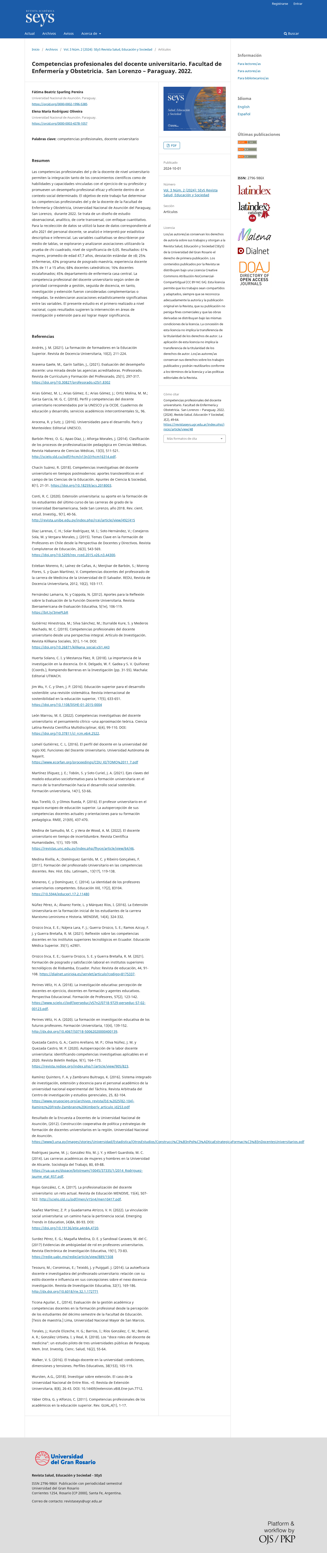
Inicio (35, 49)
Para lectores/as (249, 64)
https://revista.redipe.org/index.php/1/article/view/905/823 (80, 1066)
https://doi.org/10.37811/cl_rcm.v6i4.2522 (65, 733)
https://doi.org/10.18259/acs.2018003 (81, 485)
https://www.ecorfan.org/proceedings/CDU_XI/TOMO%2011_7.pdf (85, 762)
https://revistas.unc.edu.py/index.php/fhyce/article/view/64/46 (83, 848)
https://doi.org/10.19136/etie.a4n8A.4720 (65, 1228)
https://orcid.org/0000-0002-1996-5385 (59, 104)
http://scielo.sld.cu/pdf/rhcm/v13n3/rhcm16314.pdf (74, 456)
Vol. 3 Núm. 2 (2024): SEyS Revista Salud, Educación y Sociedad (108, 49)
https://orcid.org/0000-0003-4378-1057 (59, 123)
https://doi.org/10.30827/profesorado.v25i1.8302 (71, 382)
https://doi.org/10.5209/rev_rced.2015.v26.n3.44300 (73, 555)
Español (244, 114)
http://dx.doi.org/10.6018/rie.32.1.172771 (65, 1291)
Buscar (293, 33)
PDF (173, 145)
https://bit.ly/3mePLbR (50, 612)
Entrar (297, 3)
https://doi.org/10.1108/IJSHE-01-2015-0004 (67, 704)
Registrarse (280, 3)
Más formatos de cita (182, 438)
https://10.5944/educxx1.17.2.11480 (60, 894)
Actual (30, 33)
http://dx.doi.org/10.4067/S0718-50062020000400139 (74, 1031)
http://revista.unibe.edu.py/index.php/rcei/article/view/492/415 (83, 520)
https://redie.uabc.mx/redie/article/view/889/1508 (72, 1256)
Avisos (69, 33)
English (244, 106)
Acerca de (89, 33)
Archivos (49, 33)
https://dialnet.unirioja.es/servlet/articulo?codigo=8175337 (87, 974)
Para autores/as (249, 71)
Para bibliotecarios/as (253, 78)
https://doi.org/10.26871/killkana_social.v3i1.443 (71, 647)
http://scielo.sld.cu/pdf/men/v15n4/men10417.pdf (80, 1199)
